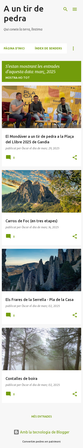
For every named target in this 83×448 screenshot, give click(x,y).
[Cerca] (65, 9)
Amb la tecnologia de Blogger (44, 432)
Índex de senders (48, 48)
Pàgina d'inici (14, 48)
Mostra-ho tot (18, 77)
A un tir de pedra (24, 13)
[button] (74, 158)
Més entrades (41, 416)
